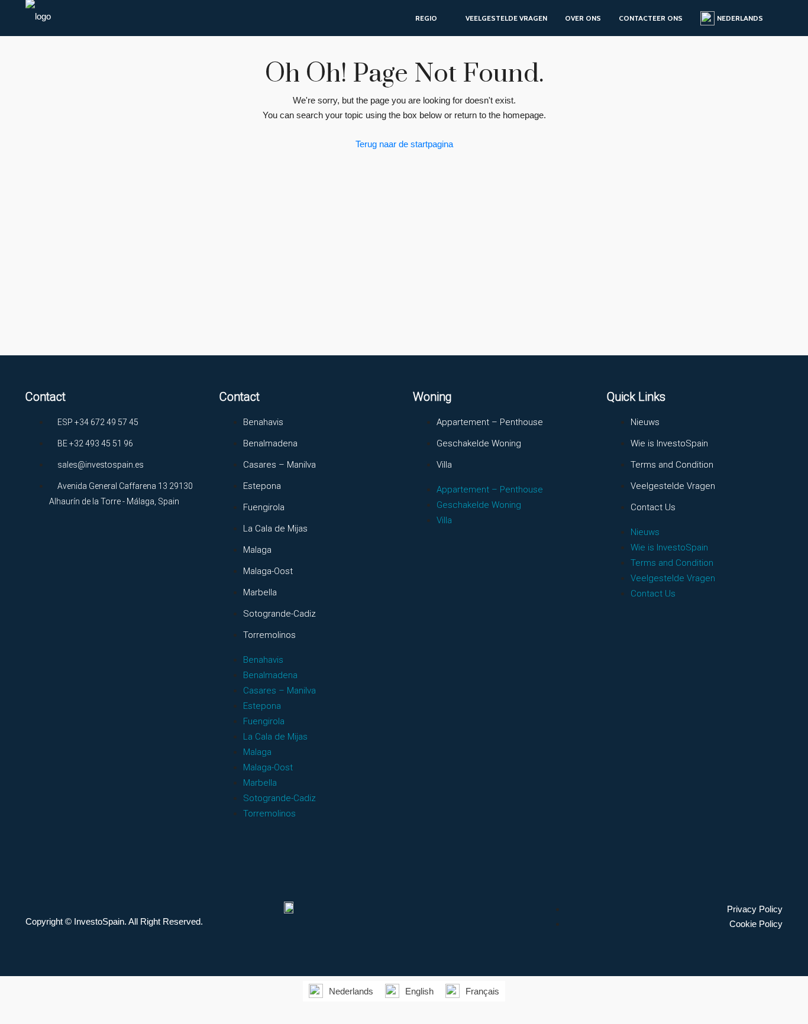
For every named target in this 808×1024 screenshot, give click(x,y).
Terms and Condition (672, 464)
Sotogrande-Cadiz (279, 613)
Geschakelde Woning (479, 443)
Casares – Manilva (279, 464)
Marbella (260, 592)
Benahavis (263, 422)
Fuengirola (264, 507)
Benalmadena (270, 443)
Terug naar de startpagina (404, 144)
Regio (426, 18)
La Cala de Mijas (275, 528)
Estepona (262, 486)
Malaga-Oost (268, 571)
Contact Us (653, 507)
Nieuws (645, 422)
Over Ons (583, 18)
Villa (444, 464)
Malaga (257, 550)
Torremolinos (269, 635)
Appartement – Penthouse (490, 422)
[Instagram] (84, 545)
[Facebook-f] (40, 545)
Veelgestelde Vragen (506, 18)
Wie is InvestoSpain (669, 443)
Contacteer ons (651, 18)
